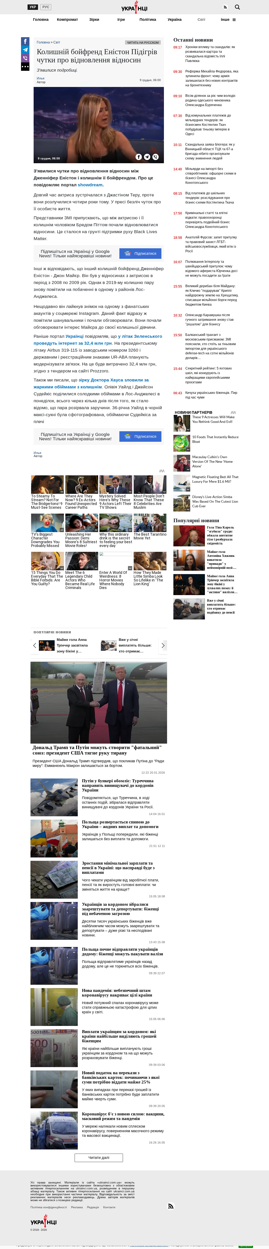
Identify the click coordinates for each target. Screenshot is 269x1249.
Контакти (109, 1207)
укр (33, 7)
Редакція (93, 1207)
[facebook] (25, 41)
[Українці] (134, 7)
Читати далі (98, 1158)
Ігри (121, 19)
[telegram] (25, 50)
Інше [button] (226, 19)
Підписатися (145, 253)
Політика (148, 19)
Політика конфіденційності (48, 1207)
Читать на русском (143, 42)
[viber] (25, 58)
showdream (90, 184)
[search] (237, 7)
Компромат (67, 19)
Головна (41, 19)
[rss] (225, 7)
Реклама (77, 1207)
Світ (202, 19)
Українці (75, 336)
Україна (175, 19)
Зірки (94, 19)
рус (45, 7)
